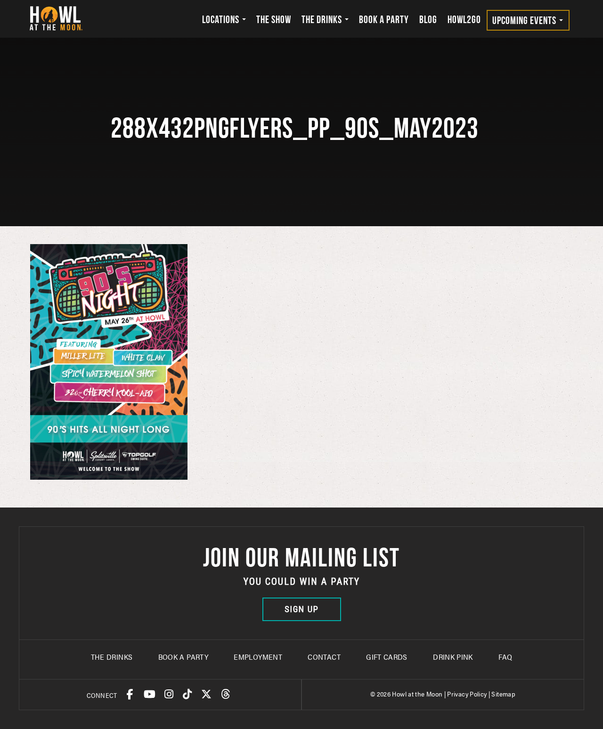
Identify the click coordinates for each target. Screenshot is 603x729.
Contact (324, 656)
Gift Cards (386, 656)
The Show (273, 19)
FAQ (505, 656)
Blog (428, 19)
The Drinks (323, 19)
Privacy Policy (467, 693)
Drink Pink (453, 656)
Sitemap (503, 693)
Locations (221, 19)
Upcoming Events (525, 20)
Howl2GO (464, 19)
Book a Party (384, 19)
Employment (258, 656)
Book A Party (183, 656)
